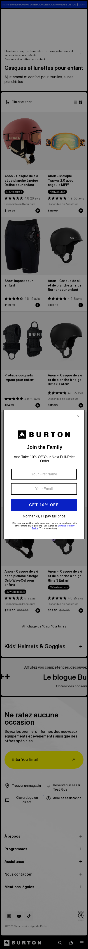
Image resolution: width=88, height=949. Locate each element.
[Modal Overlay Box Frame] (44, 474)
